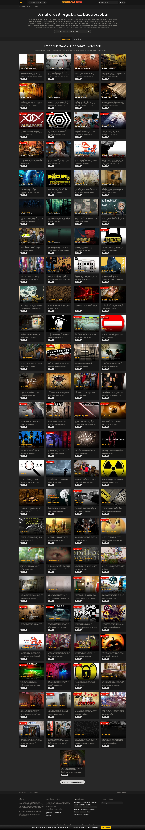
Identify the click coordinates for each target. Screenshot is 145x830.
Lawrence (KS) (77, 802)
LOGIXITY (29, 417)
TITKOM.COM (112, 242)
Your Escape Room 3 (55, 299)
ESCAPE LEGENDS (58, 329)
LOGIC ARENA (84, 359)
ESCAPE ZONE (57, 504)
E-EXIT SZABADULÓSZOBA (60, 678)
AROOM (83, 388)
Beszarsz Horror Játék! (110, 154)
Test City (76, 811)
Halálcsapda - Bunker (28, 705)
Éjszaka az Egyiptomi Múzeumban (82, 501)
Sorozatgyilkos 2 (26, 357)
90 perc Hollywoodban (110, 241)
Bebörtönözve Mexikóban (83, 241)
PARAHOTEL (111, 475)
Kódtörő (78, 705)
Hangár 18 (78, 328)
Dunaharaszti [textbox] (104, 2)
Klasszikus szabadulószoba (57, 705)
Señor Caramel (26, 328)
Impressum (49, 813)
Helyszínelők (106, 502)
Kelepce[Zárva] (26, 96)
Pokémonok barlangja (109, 531)
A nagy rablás (107, 386)
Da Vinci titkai (107, 96)
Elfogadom (106, 827)
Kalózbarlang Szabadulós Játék (31, 500)
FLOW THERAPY (57, 359)
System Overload (27, 183)
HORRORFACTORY (31, 591)
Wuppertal (82, 804)
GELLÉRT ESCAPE (85, 242)
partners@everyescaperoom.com (54, 812)
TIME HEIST (56, 271)
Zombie (104, 560)
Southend (83, 811)
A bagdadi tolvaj (26, 444)
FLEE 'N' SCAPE (57, 475)
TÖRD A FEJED (57, 417)
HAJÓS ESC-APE (112, 300)
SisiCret (23, 618)
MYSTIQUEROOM (112, 68)
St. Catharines (86, 802)
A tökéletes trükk (108, 705)
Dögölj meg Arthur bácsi (110, 299)
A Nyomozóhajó (53, 560)
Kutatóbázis (106, 357)
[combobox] (108, 2)
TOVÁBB (24, 78)
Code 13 (23, 473)
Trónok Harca (25, 212)
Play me (105, 473)
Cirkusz (50, 676)
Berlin (88, 811)
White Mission (52, 589)
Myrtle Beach (93, 807)
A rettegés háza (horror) (83, 531)
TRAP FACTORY (84, 446)
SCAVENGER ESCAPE (85, 68)
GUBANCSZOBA (32, 68)
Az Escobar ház (80, 386)
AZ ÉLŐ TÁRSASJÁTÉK (113, 97)
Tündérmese (52, 647)
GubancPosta (25, 67)
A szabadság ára (54, 415)
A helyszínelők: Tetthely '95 (30, 125)
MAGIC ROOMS (84, 417)
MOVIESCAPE (111, 126)
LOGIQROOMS (30, 184)
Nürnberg (86, 814)
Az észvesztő (79, 183)
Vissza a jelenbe (53, 502)
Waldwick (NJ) (84, 809)
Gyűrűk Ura (106, 415)
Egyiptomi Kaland (81, 67)
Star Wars (24, 531)
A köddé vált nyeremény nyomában (83, 559)
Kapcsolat (48, 815)
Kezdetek (78, 589)
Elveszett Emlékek (108, 270)
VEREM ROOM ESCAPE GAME (87, 329)
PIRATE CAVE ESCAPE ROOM (60, 388)
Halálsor (50, 444)
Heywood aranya (54, 357)
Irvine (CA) (76, 809)
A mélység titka (107, 618)
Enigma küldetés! (81, 299)
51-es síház (25, 299)
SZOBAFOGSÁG (84, 678)
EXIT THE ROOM (112, 562)
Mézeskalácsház (26, 647)
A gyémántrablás (54, 618)
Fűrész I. (23, 589)
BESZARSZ (111, 155)
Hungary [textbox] (106, 803)
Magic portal (106, 589)
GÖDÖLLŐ (23, 620)
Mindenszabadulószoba (25, 6)
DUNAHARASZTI (24, 68)
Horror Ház (106, 444)
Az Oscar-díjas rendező (83, 647)
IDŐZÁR (110, 329)
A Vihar (50, 473)
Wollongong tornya (81, 618)
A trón (104, 67)
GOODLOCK (81, 562)
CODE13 (29, 475)
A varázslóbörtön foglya (56, 183)
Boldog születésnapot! (28, 270)
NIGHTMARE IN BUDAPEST (114, 446)
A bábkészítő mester (28, 560)
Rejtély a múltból (108, 183)
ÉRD (76, 562)
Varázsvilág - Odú (81, 96)
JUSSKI (110, 213)
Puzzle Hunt (52, 125)
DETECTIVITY (84, 126)
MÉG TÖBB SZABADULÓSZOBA (72, 782)
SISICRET (29, 620)
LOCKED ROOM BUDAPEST (32, 242)
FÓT (76, 649)
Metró (50, 734)
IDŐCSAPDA (84, 97)
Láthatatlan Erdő (53, 212)
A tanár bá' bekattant (109, 212)
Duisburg (92, 809)
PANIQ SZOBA (57, 97)
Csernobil (51, 241)
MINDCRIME (56, 126)
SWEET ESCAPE (84, 155)
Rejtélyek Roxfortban (82, 676)
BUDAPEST (77, 68)
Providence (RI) (77, 807)
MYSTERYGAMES (84, 504)
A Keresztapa (106, 734)
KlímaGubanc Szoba (55, 67)
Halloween (105, 647)
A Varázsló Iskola (54, 531)
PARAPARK (29, 126)
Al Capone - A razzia (55, 328)
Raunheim (85, 807)
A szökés (78, 444)
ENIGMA (83, 300)
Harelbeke (94, 802)
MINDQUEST (56, 620)
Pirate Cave (52, 386)
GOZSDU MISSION (58, 591)
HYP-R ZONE (57, 446)
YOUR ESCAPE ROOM (58, 300)
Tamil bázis (24, 415)
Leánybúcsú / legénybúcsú (84, 212)
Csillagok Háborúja (81, 415)
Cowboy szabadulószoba (83, 154)
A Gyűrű (64, 763)
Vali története (80, 270)
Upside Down (52, 270)
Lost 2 (50, 96)
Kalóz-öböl (24, 386)
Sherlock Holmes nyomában (30, 154)
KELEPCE (29, 97)
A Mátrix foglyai (26, 676)
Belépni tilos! (106, 328)
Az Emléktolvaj (26, 734)
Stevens (88, 804)
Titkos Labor (25, 241)
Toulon (76, 804)
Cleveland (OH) (78, 814)
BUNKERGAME (84, 591)
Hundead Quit (52, 152)
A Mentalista (106, 125)
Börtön (77, 357)
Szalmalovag (79, 734)
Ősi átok (78, 473)
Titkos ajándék (80, 125)
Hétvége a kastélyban (109, 676)
